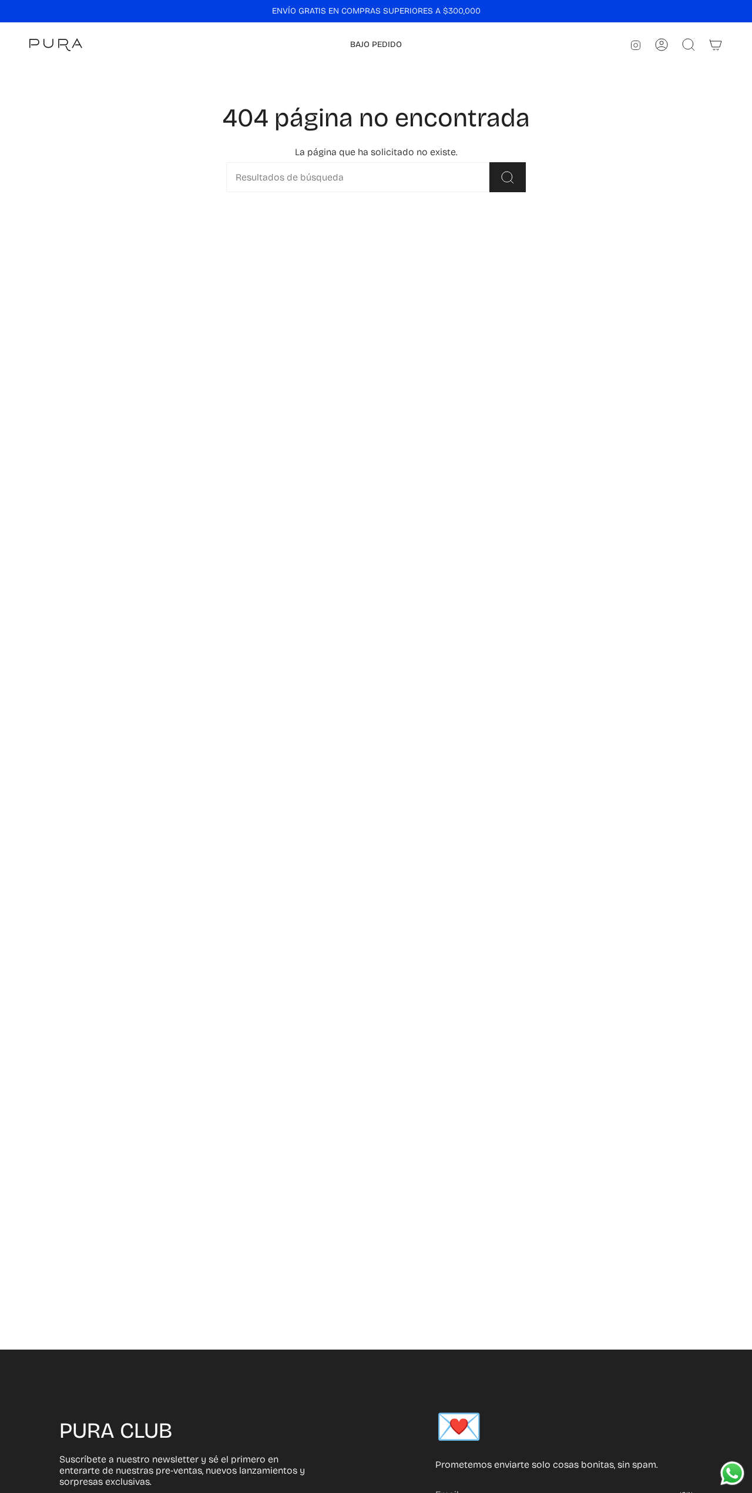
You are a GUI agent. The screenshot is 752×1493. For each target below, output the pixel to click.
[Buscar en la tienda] (507, 177)
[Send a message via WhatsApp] (732, 1473)
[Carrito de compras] (715, 45)
